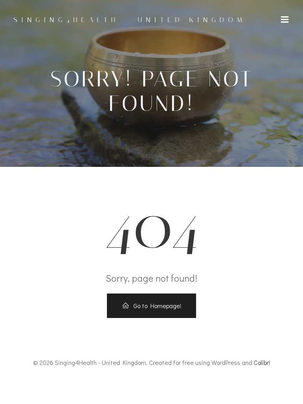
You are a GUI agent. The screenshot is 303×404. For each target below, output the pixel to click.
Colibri (262, 362)
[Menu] (285, 19)
